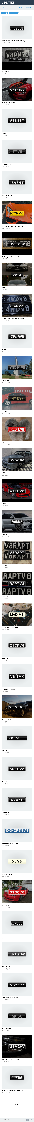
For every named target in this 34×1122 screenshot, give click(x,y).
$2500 (3, 13)
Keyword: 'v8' (13, 13)
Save (21, 7)
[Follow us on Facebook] (27, 1119)
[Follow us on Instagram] (31, 1119)
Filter (29, 7)
